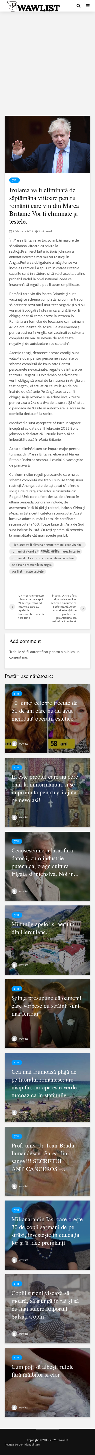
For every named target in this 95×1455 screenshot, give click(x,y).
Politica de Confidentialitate (22, 1444)
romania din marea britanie (61, 551)
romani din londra (24, 551)
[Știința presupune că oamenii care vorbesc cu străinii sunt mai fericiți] (47, 1013)
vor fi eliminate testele (28, 571)
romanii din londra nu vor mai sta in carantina (43, 558)
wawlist (23, 743)
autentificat (39, 652)
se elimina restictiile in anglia (32, 565)
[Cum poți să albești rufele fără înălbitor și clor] (47, 1382)
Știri (14, 180)
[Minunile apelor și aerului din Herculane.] (47, 939)
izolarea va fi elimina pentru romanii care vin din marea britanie (47, 545)
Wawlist (63, 1440)
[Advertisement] (47, 63)
